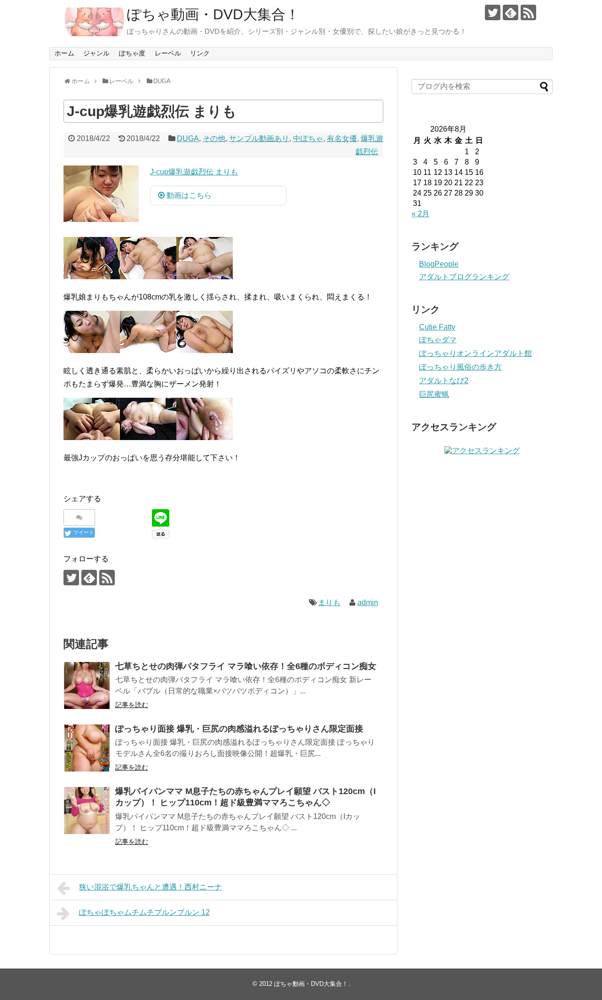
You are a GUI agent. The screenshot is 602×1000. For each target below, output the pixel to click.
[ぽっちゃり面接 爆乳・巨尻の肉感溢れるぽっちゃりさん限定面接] (87, 748)
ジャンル (96, 53)
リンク (200, 53)
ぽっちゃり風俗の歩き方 (460, 367)
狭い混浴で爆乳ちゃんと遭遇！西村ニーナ (150, 887)
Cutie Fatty (437, 327)
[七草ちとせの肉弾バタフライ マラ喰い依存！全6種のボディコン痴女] (87, 685)
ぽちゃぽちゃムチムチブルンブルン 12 (144, 912)
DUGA (188, 138)
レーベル (168, 53)
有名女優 (342, 138)
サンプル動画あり (259, 138)
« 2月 (420, 214)
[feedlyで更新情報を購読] (510, 12)
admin (367, 602)
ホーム (64, 53)
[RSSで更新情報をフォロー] (528, 12)
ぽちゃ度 (132, 53)
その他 (214, 138)
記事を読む (131, 705)
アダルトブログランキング (464, 277)
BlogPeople (439, 264)
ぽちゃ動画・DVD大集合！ (213, 14)
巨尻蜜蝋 (434, 394)
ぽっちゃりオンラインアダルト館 (475, 353)
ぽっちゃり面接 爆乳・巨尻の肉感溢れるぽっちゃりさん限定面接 (239, 728)
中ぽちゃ (308, 138)
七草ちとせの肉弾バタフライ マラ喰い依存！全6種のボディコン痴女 (245, 666)
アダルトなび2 (443, 381)
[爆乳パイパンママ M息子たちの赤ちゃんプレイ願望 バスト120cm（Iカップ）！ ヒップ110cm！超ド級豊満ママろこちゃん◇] (87, 810)
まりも (329, 602)
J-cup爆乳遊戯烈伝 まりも (194, 172)
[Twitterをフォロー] (492, 12)
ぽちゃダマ (438, 340)
